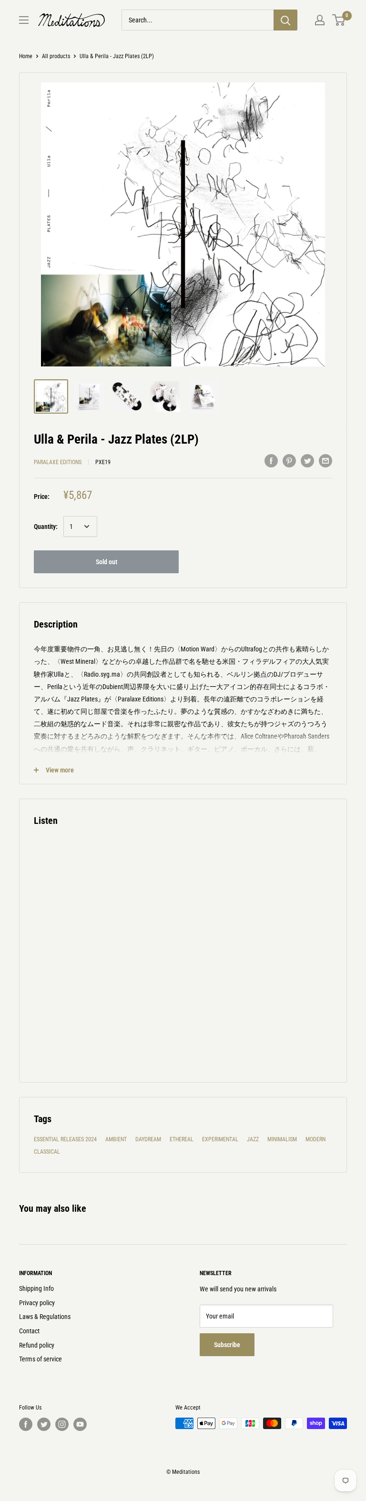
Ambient (116, 1139)
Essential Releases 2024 (65, 1139)
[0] (339, 20)
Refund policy (36, 1345)
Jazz (253, 1139)
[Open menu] (24, 20)
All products (56, 56)
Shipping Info (36, 1288)
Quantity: (46, 526)
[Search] (285, 20)
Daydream (148, 1139)
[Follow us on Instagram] (62, 1424)
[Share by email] (325, 460)
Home (25, 56)
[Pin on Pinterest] (289, 460)
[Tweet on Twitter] (307, 460)
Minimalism (282, 1139)
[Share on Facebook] (271, 460)
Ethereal (181, 1139)
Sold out (106, 562)
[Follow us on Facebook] (25, 1424)
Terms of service (40, 1359)
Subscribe (227, 1345)
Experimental (220, 1139)
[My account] (320, 20)
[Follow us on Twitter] (44, 1424)
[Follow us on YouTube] (80, 1424)
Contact (29, 1331)
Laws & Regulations (45, 1316)
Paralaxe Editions (57, 462)
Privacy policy (37, 1303)
